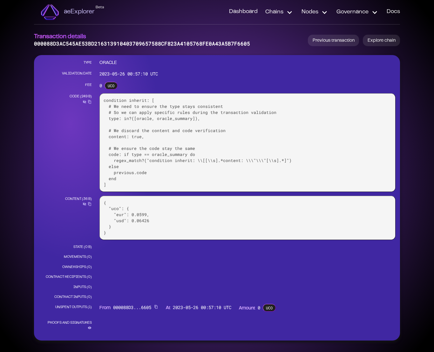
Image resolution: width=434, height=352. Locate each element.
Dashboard (243, 11)
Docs (393, 11)
